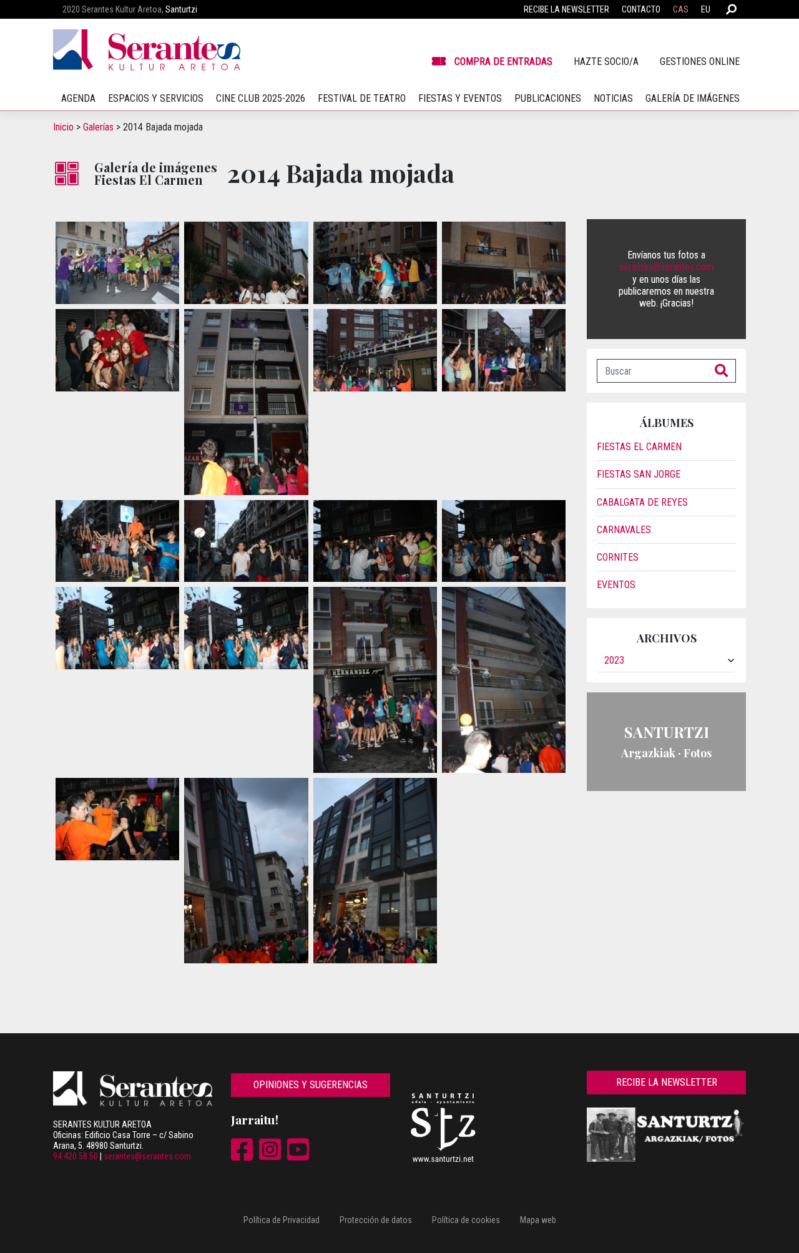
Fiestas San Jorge (638, 474)
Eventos (616, 585)
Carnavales (624, 530)
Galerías (98, 127)
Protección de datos (376, 1220)
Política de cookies (466, 1220)
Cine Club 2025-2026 (260, 98)
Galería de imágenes (692, 98)
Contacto (641, 9)
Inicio (63, 127)
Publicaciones (547, 98)
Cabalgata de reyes (642, 502)
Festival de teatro (362, 98)
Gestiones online (700, 61)
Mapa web (538, 1220)
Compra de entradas (503, 61)
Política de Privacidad (281, 1220)
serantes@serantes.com (666, 267)
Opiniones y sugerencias (310, 1085)
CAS (681, 9)
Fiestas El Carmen (639, 447)
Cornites (618, 557)
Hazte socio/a (606, 61)
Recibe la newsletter (566, 9)
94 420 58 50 (75, 1156)
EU (705, 9)
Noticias (613, 98)
